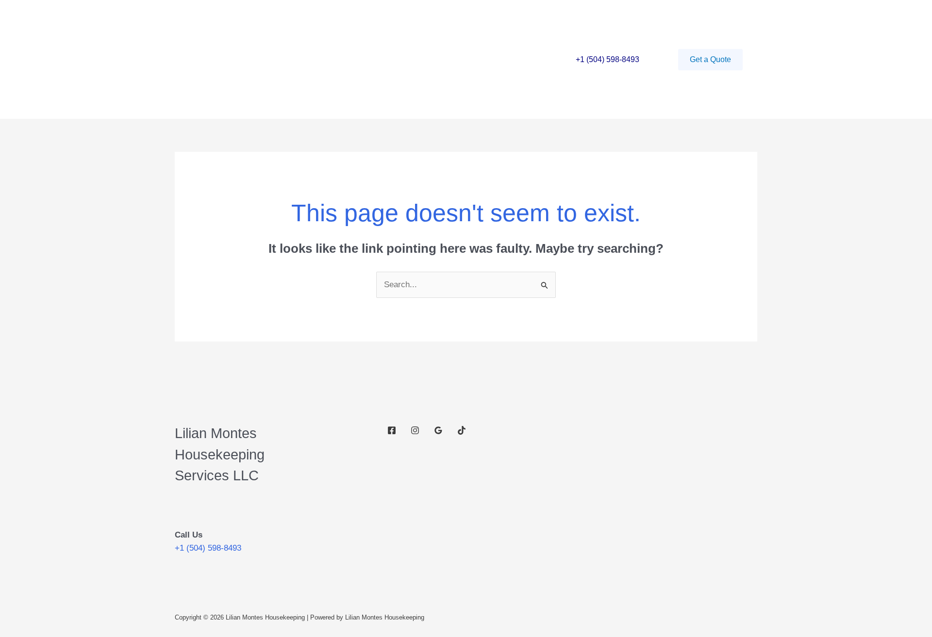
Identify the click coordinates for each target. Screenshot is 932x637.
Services (295, 59)
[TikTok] (461, 430)
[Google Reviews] (438, 430)
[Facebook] (391, 430)
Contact (342, 59)
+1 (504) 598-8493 (607, 59)
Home (252, 59)
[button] (710, 59)
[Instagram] (415, 430)
